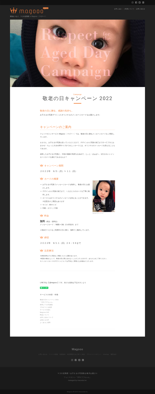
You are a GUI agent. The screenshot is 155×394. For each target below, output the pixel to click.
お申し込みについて (46, 317)
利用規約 (62, 354)
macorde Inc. (82, 380)
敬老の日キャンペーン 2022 (49, 299)
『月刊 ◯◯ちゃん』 (47, 302)
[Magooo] (29, 13)
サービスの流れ (45, 310)
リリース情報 (53, 354)
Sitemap (106, 354)
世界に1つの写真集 (46, 305)
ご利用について (129, 9)
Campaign (77, 94)
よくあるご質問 (45, 322)
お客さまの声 (44, 320)
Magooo (77, 349)
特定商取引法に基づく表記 (76, 354)
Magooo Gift (44, 312)
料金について (44, 315)
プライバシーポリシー (94, 354)
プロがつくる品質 (46, 307)
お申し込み (118, 9)
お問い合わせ (140, 9)
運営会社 (114, 354)
